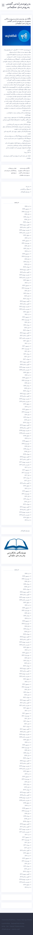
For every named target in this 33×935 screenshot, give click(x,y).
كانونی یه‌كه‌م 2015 (25, 483)
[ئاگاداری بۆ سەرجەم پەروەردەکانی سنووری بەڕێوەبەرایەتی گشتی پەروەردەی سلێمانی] (16, 35)
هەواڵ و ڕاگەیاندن (25, 189)
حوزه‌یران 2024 (26, 256)
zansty (3, 926)
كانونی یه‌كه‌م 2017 (25, 459)
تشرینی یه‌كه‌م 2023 (24, 277)
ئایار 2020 (27, 383)
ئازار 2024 (27, 264)
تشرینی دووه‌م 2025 (24, 230)
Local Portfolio (6, 923)
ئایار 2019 (27, 414)
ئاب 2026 (27, 206)
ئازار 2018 (27, 451)
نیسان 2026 (26, 217)
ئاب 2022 (27, 314)
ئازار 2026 (27, 219)
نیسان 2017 (26, 478)
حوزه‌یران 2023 (26, 288)
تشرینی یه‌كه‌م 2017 (24, 465)
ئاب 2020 (27, 375)
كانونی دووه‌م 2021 (25, 362)
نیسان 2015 (26, 499)
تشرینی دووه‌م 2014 (24, 512)
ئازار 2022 (27, 327)
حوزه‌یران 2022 (26, 320)
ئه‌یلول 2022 (26, 312)
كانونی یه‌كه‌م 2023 (25, 272)
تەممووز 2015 (26, 491)
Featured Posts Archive (17, 923)
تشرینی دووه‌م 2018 (24, 430)
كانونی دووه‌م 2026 (25, 225)
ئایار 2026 (27, 214)
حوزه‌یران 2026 (26, 211)
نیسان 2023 (26, 293)
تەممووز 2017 (26, 470)
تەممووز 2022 (26, 317)
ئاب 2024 (27, 251)
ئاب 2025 (27, 238)
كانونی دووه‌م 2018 (25, 457)
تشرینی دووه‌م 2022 (24, 306)
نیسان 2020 (26, 385)
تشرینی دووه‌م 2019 (24, 399)
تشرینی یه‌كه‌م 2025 (24, 232)
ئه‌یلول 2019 (26, 404)
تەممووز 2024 (26, 254)
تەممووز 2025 (26, 240)
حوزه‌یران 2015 (26, 494)
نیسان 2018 (26, 449)
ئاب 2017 (27, 467)
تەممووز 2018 (26, 441)
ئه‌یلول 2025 (26, 235)
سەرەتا (28, 186)
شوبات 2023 (26, 298)
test (7, 926)
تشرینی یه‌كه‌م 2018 (24, 433)
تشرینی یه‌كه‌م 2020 (24, 370)
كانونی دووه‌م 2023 (25, 301)
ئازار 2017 (27, 480)
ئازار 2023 (27, 296)
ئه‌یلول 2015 (26, 486)
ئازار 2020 (27, 388)
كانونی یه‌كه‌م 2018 (25, 428)
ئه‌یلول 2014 (26, 517)
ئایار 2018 (27, 446)
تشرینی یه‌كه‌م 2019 (24, 401)
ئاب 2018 (27, 438)
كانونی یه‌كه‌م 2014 (25, 509)
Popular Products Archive (17, 926)
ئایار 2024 (27, 259)
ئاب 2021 (27, 343)
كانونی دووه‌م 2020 (25, 393)
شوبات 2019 (26, 422)
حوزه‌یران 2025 (26, 243)
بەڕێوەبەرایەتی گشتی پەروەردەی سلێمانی (18, 5)
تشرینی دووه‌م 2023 (24, 275)
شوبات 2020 (26, 391)
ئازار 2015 (27, 501)
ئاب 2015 (27, 488)
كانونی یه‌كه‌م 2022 (25, 304)
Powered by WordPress (8, 920)
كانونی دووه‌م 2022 (25, 333)
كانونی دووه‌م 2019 (25, 425)
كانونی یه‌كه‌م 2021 (25, 335)
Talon (22, 920)
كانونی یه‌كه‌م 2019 (25, 396)
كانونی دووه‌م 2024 (25, 269)
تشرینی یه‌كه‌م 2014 (24, 515)
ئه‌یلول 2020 (26, 372)
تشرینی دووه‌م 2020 (24, 367)
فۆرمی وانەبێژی (16, 929)
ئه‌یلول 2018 (26, 436)
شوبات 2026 (26, 222)
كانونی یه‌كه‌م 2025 (25, 227)
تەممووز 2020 (26, 377)
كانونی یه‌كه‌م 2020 (25, 364)
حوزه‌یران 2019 (26, 412)
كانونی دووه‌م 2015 (25, 507)
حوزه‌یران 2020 (26, 380)
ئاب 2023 (27, 283)
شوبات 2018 (26, 454)
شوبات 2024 (26, 267)
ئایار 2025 (27, 246)
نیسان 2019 (26, 417)
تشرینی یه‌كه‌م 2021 (24, 338)
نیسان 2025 (26, 248)
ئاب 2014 (27, 520)
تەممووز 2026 (26, 209)
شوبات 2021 (26, 359)
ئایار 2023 (27, 290)
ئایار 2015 (27, 496)
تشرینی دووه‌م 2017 (24, 462)
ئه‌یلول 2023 (26, 280)
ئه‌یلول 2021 (26, 341)
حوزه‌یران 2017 (26, 472)
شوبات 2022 (26, 330)
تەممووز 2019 (26, 409)
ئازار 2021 (27, 356)
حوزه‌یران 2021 (26, 348)
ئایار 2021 (27, 351)
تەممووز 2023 (26, 285)
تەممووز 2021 (26, 346)
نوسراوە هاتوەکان (25, 192)
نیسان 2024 (26, 261)
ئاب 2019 (27, 407)
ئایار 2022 (27, 322)
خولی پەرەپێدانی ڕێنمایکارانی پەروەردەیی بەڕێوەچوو (10, 170)
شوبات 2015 (26, 504)
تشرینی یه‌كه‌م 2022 (24, 309)
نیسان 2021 (26, 354)
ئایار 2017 (27, 475)
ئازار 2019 (27, 420)
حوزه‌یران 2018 (26, 443)
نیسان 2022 (26, 325)
